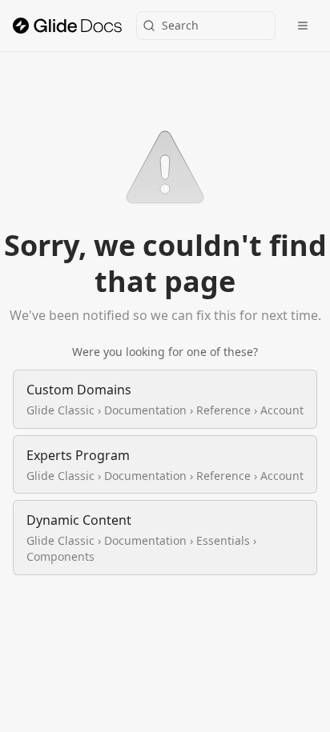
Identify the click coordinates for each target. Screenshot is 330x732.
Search (180, 25)
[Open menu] (302, 25)
